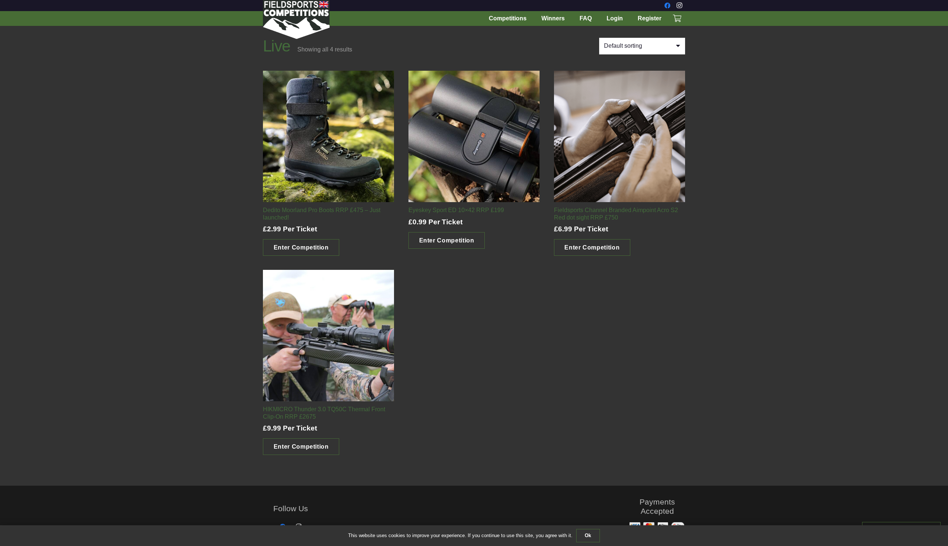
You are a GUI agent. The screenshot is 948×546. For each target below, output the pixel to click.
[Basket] (677, 18)
